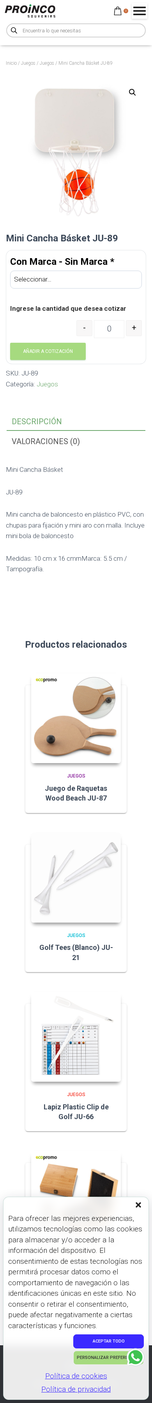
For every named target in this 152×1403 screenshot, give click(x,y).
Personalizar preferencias (108, 1357)
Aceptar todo (109, 1341)
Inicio (11, 63)
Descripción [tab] (37, 421)
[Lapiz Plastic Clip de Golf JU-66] (76, 1037)
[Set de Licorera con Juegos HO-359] (76, 1196)
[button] (139, 1205)
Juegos (28, 63)
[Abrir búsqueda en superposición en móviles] (76, 30)
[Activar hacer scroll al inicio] (137, 1387)
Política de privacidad (76, 1389)
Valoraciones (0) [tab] (46, 441)
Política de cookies (76, 1375)
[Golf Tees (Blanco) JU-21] (76, 878)
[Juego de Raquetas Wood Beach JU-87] (76, 718)
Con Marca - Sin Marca (62, 261)
